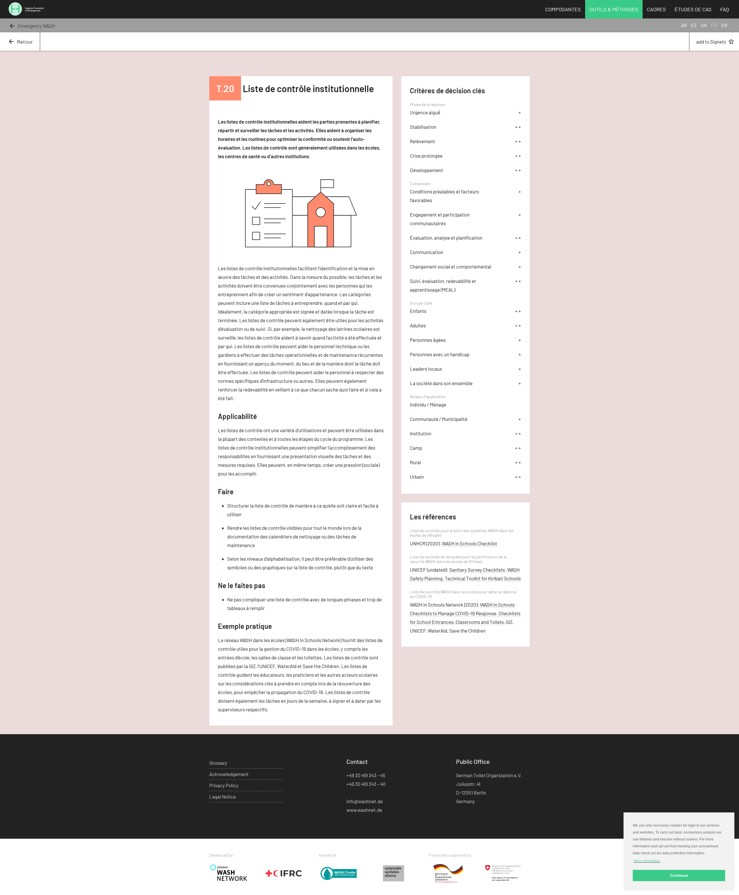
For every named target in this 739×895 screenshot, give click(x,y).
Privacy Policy (223, 785)
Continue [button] (679, 875)
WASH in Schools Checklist (469, 543)
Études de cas (693, 9)
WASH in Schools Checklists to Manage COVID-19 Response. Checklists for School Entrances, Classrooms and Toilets (465, 613)
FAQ (724, 9)
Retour (20, 41)
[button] (647, 860)
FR (714, 25)
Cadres (656, 9)
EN (724, 25)
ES (694, 25)
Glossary (218, 763)
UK (704, 25)
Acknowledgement (229, 774)
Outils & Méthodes (613, 9)
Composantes (563, 9)
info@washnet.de (364, 801)
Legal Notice (222, 796)
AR (684, 25)
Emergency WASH (32, 26)
